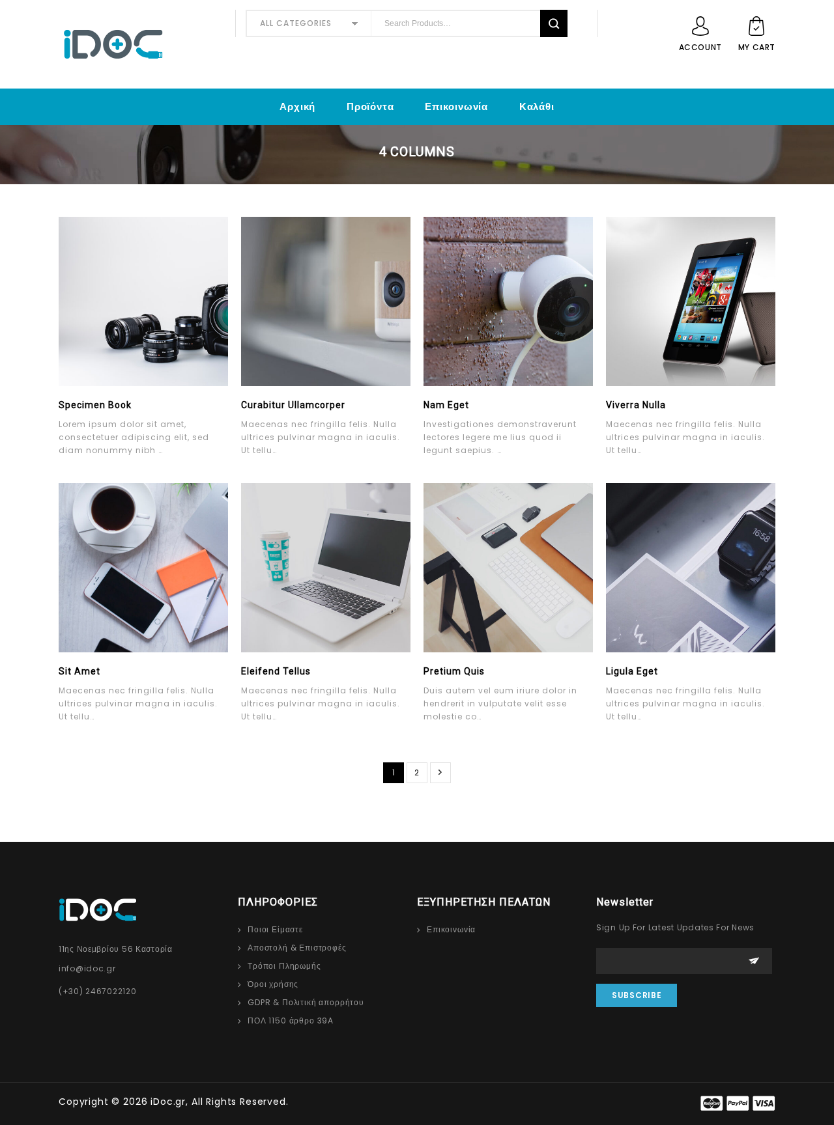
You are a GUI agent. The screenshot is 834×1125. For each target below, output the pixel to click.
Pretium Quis (454, 671)
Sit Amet (79, 671)
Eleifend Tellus (276, 671)
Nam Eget (446, 405)
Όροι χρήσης (273, 984)
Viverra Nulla (636, 405)
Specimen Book (95, 405)
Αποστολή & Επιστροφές (297, 947)
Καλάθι (536, 106)
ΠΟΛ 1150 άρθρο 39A (291, 1020)
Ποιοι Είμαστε (275, 929)
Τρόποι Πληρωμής (284, 965)
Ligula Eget (632, 671)
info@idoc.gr (87, 968)
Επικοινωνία (456, 106)
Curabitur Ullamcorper (293, 405)
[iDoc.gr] (142, 44)
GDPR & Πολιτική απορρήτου (306, 1002)
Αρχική (297, 106)
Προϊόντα (370, 106)
